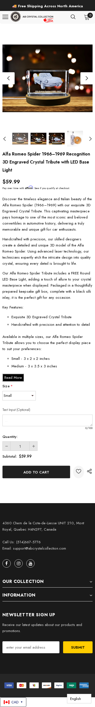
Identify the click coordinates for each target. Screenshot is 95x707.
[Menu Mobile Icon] (5, 17)
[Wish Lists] (78, 472)
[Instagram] (18, 563)
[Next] (86, 78)
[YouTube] (30, 563)
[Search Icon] (73, 17)
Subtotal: (9, 456)
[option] (47, 6)
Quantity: (10, 436)
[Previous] (8, 78)
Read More (13, 377)
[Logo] (32, 17)
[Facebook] (6, 563)
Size (7, 386)
